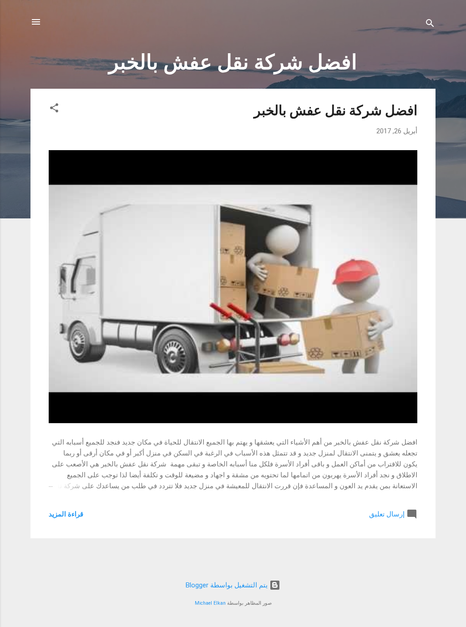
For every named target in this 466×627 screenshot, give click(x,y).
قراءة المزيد (66, 514)
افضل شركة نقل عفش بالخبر (335, 110)
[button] (54, 109)
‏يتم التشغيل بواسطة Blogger (227, 585)
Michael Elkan (210, 603)
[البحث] (430, 25)
